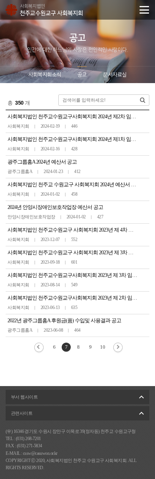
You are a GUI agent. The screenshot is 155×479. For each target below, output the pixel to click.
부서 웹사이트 (24, 397)
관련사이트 (21, 413)
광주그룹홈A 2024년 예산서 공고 (42, 162)
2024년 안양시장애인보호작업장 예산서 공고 (55, 207)
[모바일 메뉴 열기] (144, 10)
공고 (82, 75)
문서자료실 (114, 75)
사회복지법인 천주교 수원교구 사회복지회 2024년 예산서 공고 (74, 184)
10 (102, 347)
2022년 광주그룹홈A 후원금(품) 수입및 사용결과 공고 (64, 320)
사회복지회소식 (44, 75)
